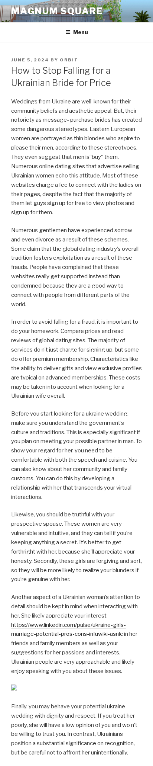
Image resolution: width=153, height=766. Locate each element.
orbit (69, 60)
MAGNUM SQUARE (57, 11)
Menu (80, 32)
